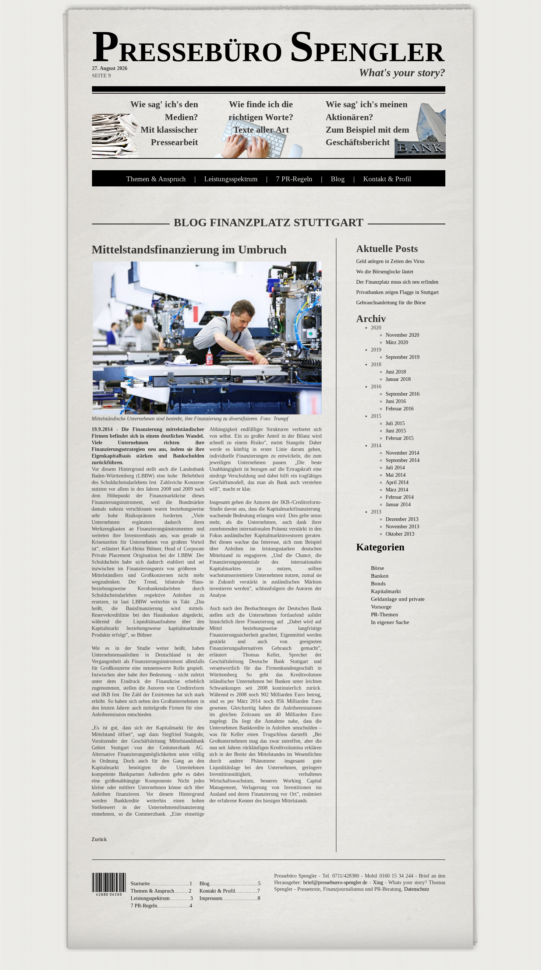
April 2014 (397, 482)
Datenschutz (416, 889)
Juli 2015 (395, 423)
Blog (338, 179)
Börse (377, 568)
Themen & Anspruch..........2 (161, 891)
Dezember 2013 (402, 519)
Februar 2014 (400, 497)
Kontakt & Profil (387, 179)
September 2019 (403, 357)
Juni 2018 (396, 372)
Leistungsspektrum (231, 179)
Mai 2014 (396, 475)
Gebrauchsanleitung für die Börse (391, 302)
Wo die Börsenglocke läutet (384, 271)
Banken (380, 576)
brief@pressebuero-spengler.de (335, 882)
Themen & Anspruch (156, 179)
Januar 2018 (398, 379)
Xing (379, 882)
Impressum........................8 (229, 898)
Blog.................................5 (230, 883)
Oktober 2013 (400, 534)
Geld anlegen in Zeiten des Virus (390, 261)
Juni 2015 (396, 431)
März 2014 (397, 490)
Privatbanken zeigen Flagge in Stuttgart (397, 292)
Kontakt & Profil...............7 (229, 891)
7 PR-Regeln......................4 (161, 905)
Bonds (378, 583)
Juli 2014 (395, 467)
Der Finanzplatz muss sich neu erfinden (397, 282)
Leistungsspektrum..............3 (162, 898)
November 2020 (402, 335)
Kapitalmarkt (386, 591)
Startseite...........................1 (161, 883)
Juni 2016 (396, 401)
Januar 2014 (398, 504)
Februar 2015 (400, 438)
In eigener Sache (390, 622)
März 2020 (397, 342)
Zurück (99, 839)
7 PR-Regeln (294, 179)
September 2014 (403, 460)
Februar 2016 (400, 409)
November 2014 (402, 453)
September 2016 (403, 394)
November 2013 (402, 526)
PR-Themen (384, 614)
